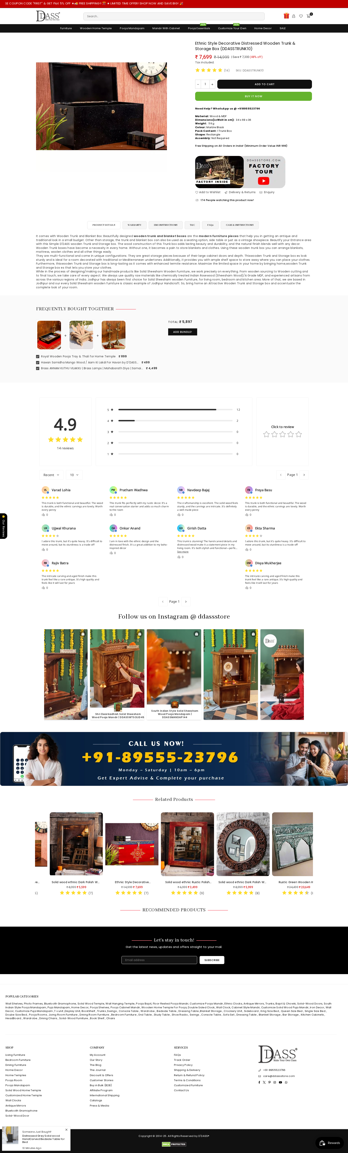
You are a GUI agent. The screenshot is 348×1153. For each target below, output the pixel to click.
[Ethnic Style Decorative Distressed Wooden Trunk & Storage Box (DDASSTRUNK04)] (93, 844)
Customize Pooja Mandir (206, 1004)
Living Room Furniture (63, 1015)
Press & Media (99, 1106)
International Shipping (105, 1095)
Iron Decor (316, 1007)
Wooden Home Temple (96, 28)
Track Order (182, 1060)
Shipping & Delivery (187, 1070)
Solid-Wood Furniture (73, 1018)
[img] (209, 71)
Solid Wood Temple (91, 1004)
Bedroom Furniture (124, 1015)
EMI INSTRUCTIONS (165, 225)
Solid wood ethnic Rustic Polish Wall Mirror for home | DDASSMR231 (148, 882)
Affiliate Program (101, 1090)
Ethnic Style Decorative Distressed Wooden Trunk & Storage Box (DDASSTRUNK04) (93, 882)
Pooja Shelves (99, 1007)
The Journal (98, 1070)
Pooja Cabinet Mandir (125, 1007)
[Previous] (32, 853)
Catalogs (96, 1100)
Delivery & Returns (242, 192)
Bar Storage (291, 1015)
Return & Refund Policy (189, 1075)
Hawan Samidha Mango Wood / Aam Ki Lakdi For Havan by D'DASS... (89, 362)
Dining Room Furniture (94, 1015)
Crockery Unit (233, 1011)
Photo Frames (33, 1004)
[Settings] (293, 16)
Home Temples (15, 1075)
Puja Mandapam (59, 1007)
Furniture (66, 28)
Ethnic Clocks (233, 1004)
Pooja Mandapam (132, 28)
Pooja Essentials (199, 27)
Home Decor (263, 28)
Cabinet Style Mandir (246, 1007)
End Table (145, 1015)
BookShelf (88, 1011)
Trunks (269, 1004)
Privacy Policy (183, 1065)
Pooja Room (13, 1080)
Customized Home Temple (23, 1095)
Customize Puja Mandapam (34, 1011)
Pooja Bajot (143, 1004)
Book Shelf (97, 1018)
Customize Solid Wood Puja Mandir (285, 1007)
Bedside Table (166, 1011)
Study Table (162, 1015)
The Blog (96, 1065)
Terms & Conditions (187, 1080)
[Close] (66, 1130)
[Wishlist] (300, 16)
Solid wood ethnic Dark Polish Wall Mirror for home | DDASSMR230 (37, 882)
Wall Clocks (13, 1100)
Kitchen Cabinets (312, 1015)
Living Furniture (15, 1055)
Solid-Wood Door (17, 1116)
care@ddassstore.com (279, 1076)
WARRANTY (134, 225)
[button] (174, 410)
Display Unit (72, 1011)
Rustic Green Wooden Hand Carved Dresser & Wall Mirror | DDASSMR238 (259, 882)
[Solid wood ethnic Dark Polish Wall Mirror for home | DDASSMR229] (204, 844)
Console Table (129, 1011)
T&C (192, 225)
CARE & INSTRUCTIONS (240, 225)
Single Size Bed (315, 1011)
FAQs (210, 225)
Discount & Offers (101, 1075)
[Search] (174, 16)
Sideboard (251, 1011)
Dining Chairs (48, 1018)
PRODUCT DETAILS (103, 225)
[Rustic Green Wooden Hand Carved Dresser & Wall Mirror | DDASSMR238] (259, 844)
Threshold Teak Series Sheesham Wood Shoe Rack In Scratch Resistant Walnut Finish (43, 1139)
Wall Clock (223, 1007)
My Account (98, 1055)
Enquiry (268, 192)
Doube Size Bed (16, 1015)
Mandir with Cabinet (166, 28)
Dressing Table (188, 1011)
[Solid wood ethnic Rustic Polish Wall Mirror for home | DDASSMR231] (148, 844)
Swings (112, 1011)
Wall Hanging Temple (120, 1004)
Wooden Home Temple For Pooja (164, 1007)
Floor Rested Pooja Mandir (170, 1004)
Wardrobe (148, 1011)
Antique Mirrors (253, 1004)
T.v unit (58, 1011)
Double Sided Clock (201, 1007)
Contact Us (181, 1090)
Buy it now (253, 96)
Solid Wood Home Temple (23, 1090)
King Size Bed (270, 1011)
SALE (283, 28)
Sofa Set (228, 1015)
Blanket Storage (211, 1011)
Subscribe (212, 960)
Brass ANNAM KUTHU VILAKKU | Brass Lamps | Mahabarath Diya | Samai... (91, 368)
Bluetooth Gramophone (60, 1004)
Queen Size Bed (292, 1011)
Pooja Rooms (38, 1015)
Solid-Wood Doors (309, 1004)
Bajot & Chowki (286, 1004)
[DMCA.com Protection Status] (174, 1146)
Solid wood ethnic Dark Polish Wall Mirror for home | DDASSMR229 (204, 882)
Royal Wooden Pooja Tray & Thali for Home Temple (78, 356)
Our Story (96, 1060)
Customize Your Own (232, 27)
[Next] (315, 853)
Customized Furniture (188, 1085)
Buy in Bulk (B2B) (101, 1085)
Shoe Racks (180, 1015)
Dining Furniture (15, 1065)
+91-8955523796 (274, 1070)
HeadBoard (13, 1018)
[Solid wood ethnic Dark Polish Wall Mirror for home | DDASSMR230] (37, 844)
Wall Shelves (14, 1004)
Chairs (110, 1018)
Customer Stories (101, 1080)
